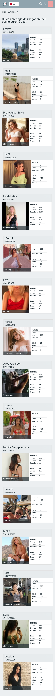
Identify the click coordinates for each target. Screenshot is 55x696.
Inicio (4, 12)
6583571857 (8, 283)
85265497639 (10, 158)
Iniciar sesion (45, 3)
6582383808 (10, 492)
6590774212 (8, 367)
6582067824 (8, 199)
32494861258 (10, 74)
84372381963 (10, 576)
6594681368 (8, 116)
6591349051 (8, 32)
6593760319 (8, 450)
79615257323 (9, 534)
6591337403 (10, 409)
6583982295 (10, 660)
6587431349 (10, 241)
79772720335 (9, 618)
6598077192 (10, 325)
